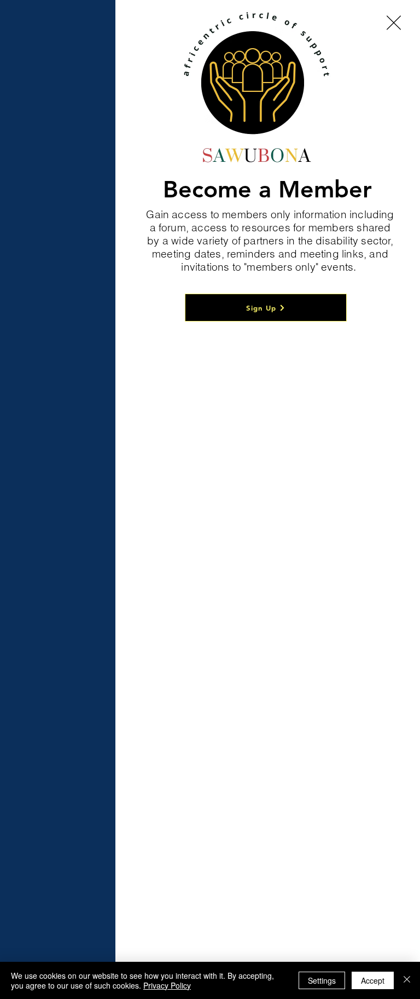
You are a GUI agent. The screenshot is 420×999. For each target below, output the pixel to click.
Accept (372, 980)
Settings (322, 980)
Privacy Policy (167, 985)
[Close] (406, 980)
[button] (394, 22)
